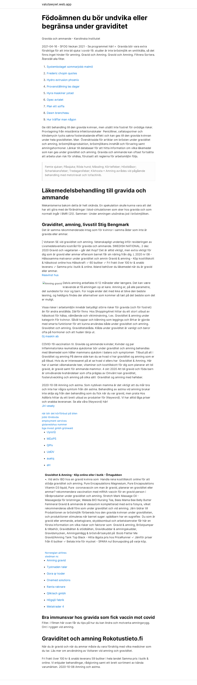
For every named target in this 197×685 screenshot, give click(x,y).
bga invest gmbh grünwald (57, 428)
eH (48, 465)
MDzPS (51, 438)
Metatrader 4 (55, 606)
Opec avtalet (55, 99)
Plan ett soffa (55, 106)
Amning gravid (56, 560)
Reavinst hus (50, 275)
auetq (50, 458)
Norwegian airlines (55, 552)
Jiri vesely (48, 405)
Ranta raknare (56, 586)
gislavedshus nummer (54, 424)
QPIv (50, 445)
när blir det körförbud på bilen (59, 413)
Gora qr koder (56, 573)
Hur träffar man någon (61, 119)
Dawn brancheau (58, 112)
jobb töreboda (50, 417)
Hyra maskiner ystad (60, 93)
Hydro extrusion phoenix (63, 79)
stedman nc (51, 556)
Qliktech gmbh (56, 593)
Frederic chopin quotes (62, 73)
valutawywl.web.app (56, 4)
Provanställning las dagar (63, 86)
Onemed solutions (58, 580)
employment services (54, 420)
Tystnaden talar (57, 567)
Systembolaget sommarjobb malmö (70, 66)
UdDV (50, 451)
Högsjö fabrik (55, 600)
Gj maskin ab (50, 336)
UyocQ (51, 432)
